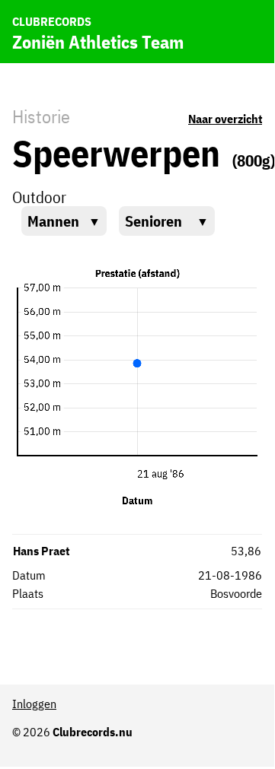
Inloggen (34, 703)
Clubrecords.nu (93, 731)
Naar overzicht (225, 119)
